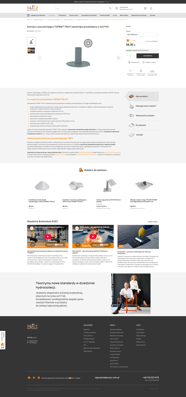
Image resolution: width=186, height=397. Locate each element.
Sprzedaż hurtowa (115, 351)
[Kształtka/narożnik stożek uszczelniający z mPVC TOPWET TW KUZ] (42, 185)
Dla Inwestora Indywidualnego (119, 367)
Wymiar (128, 31)
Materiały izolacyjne (116, 329)
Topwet (128, 26)
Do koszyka (147, 56)
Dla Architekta (114, 363)
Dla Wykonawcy (114, 357)
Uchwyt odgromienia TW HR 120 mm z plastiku (108, 200)
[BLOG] (138, 237)
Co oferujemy (140, 332)
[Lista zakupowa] (145, 8)
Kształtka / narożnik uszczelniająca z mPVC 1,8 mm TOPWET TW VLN (74, 200)
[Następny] (118, 57)
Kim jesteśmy (140, 329)
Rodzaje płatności (89, 339)
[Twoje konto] (151, 8)
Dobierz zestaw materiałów (92, 348)
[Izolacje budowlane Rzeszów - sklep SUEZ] (32, 8)
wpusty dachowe (60, 154)
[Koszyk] (157, 8)
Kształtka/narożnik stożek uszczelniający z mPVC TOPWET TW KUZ (42, 200)
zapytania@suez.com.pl (107, 377)
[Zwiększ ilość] (134, 56)
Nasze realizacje (141, 336)
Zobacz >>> (108, 2)
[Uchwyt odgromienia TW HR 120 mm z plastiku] (110, 185)
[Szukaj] (110, 8)
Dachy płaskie (114, 339)
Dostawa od (151, 41)
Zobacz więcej (153, 222)
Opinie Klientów (141, 345)
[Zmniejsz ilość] (127, 56)
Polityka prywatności (90, 332)
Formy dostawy (88, 336)
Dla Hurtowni (114, 360)
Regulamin (87, 329)
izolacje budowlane (85, 152)
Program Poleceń (115, 354)
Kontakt (138, 339)
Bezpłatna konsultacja (116, 336)
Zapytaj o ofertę (150, 62)
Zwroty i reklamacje (89, 342)
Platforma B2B (88, 351)
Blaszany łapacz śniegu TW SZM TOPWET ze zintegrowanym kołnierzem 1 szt (143, 200)
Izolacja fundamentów (116, 342)
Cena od (98, 206)
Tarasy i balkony (114, 348)
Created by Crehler (154, 388)
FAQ (85, 345)
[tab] (143, 96)
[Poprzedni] (39, 57)
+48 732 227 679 (123, 7)
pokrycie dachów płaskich (113, 152)
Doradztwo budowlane (116, 332)
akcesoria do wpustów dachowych (86, 154)
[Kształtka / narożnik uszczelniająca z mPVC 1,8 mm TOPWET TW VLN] (76, 185)
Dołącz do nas (140, 342)
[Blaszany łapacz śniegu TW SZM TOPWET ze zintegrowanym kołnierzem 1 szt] (143, 185)
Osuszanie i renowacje (116, 345)
